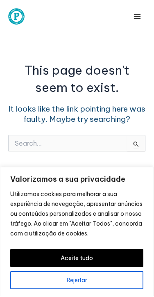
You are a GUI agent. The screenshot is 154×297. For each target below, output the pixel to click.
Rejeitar (77, 280)
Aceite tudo (77, 258)
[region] (77, 231)
